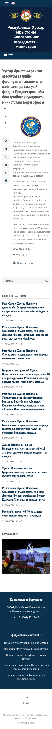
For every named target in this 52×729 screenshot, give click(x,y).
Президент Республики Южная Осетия (26, 642)
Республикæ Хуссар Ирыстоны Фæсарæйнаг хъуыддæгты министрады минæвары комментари (25, 354)
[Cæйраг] (26, 15)
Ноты (30, 262)
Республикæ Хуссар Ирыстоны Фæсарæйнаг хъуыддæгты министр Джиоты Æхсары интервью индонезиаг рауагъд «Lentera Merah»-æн (25, 332)
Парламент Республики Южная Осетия (26, 649)
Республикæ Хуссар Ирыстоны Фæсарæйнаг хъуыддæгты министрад (26, 37)
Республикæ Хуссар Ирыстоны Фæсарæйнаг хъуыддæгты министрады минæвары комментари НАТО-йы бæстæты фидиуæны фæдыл (25, 427)
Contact (26, 697)
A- (6, 116)
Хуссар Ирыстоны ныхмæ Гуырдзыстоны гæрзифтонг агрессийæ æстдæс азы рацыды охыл (24, 472)
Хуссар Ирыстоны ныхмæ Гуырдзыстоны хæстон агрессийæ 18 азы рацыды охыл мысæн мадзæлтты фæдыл (24, 450)
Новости (21, 262)
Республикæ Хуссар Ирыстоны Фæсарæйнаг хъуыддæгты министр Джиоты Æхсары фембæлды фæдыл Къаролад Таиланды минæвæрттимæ (23, 493)
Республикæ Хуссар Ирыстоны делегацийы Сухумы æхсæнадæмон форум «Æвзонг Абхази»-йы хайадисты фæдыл (25, 309)
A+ (6, 123)
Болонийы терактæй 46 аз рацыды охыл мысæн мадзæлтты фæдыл (22, 513)
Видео (26, 702)
